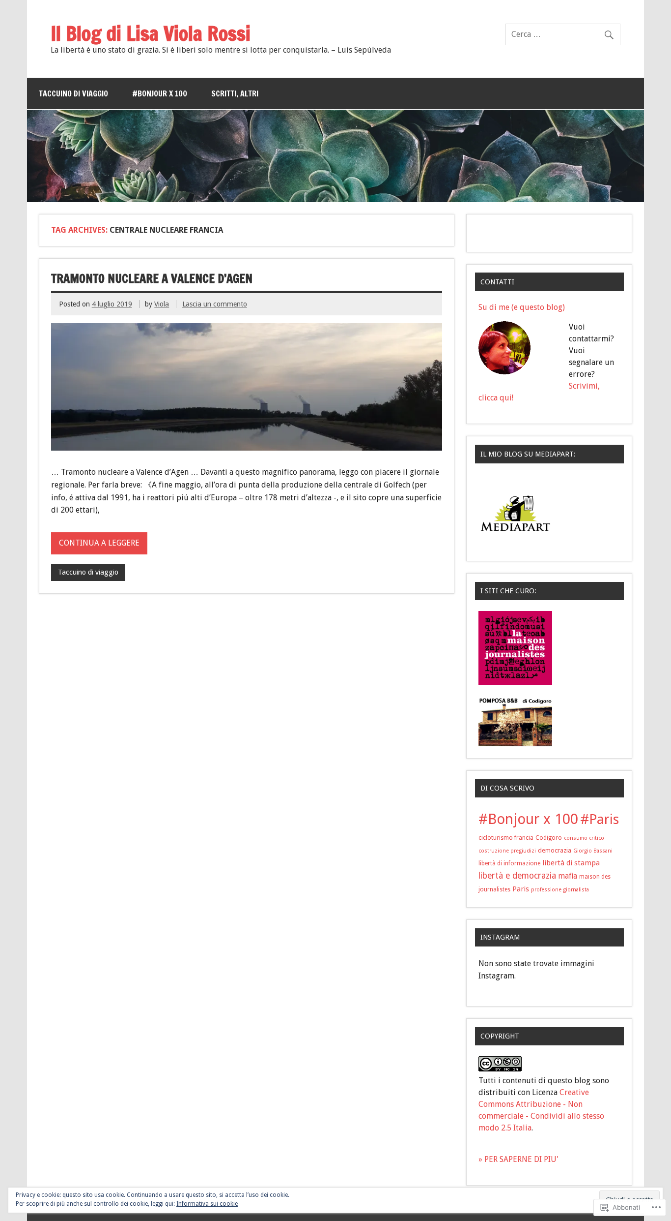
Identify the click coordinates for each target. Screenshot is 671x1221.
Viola (161, 304)
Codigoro (548, 837)
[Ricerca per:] (562, 34)
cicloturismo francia (505, 837)
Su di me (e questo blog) (521, 307)
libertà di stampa (571, 862)
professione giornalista (560, 889)
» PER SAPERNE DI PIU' (518, 1159)
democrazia (554, 850)
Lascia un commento (214, 304)
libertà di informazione (509, 863)
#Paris (599, 819)
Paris (520, 889)
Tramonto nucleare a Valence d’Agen (151, 278)
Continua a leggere (99, 543)
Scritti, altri (234, 93)
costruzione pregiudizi (507, 851)
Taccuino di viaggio (73, 93)
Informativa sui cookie (207, 1203)
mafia (567, 876)
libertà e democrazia (517, 876)
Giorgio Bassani (593, 851)
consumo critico (584, 838)
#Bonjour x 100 (159, 93)
